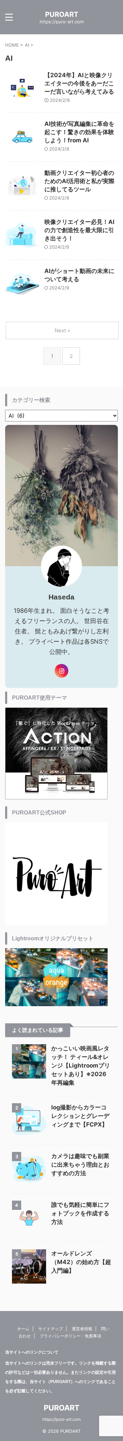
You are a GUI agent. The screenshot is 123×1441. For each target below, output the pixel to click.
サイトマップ (50, 1328)
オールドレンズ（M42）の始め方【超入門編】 (81, 1262)
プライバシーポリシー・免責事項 (70, 1335)
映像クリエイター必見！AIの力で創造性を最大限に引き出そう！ (79, 230)
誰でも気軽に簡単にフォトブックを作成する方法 (80, 1213)
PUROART (61, 14)
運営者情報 (82, 1328)
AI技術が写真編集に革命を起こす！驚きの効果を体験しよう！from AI (79, 132)
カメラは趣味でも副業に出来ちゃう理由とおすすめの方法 (80, 1165)
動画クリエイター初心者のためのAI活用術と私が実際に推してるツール (79, 181)
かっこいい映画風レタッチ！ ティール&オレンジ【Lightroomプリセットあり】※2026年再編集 (80, 1065)
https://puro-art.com (61, 1419)
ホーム (23, 1328)
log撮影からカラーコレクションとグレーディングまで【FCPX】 (80, 1116)
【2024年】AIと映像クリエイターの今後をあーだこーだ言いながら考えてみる (79, 83)
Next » (62, 330)
